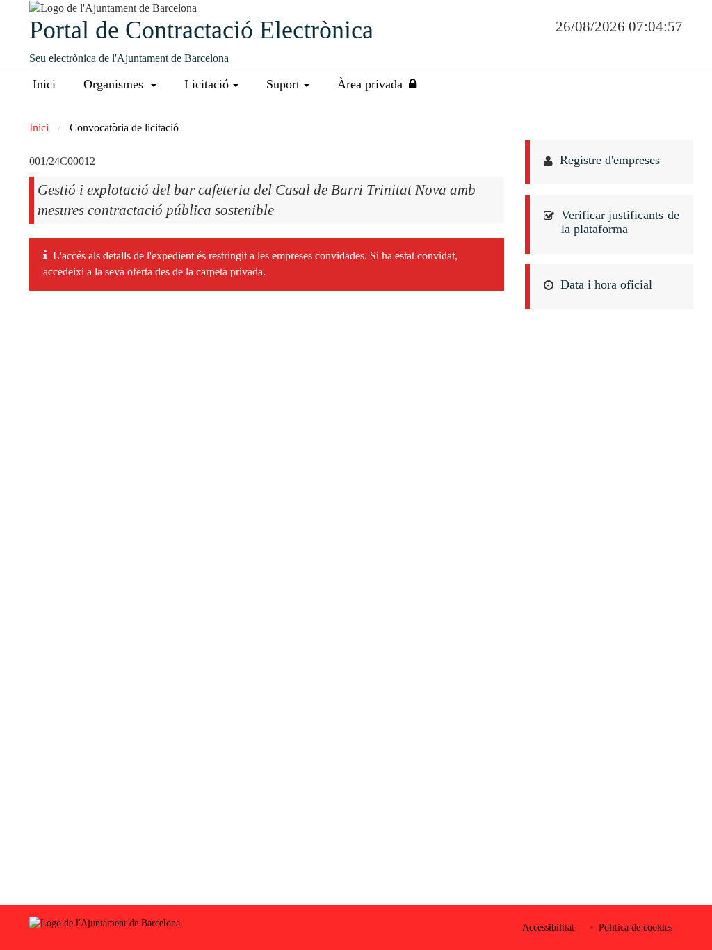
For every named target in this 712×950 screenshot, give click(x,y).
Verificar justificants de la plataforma (620, 222)
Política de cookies (635, 927)
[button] (120, 84)
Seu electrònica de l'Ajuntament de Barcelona (129, 58)
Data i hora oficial (606, 284)
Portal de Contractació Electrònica (201, 30)
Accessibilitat (548, 927)
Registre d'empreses (610, 160)
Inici (44, 84)
